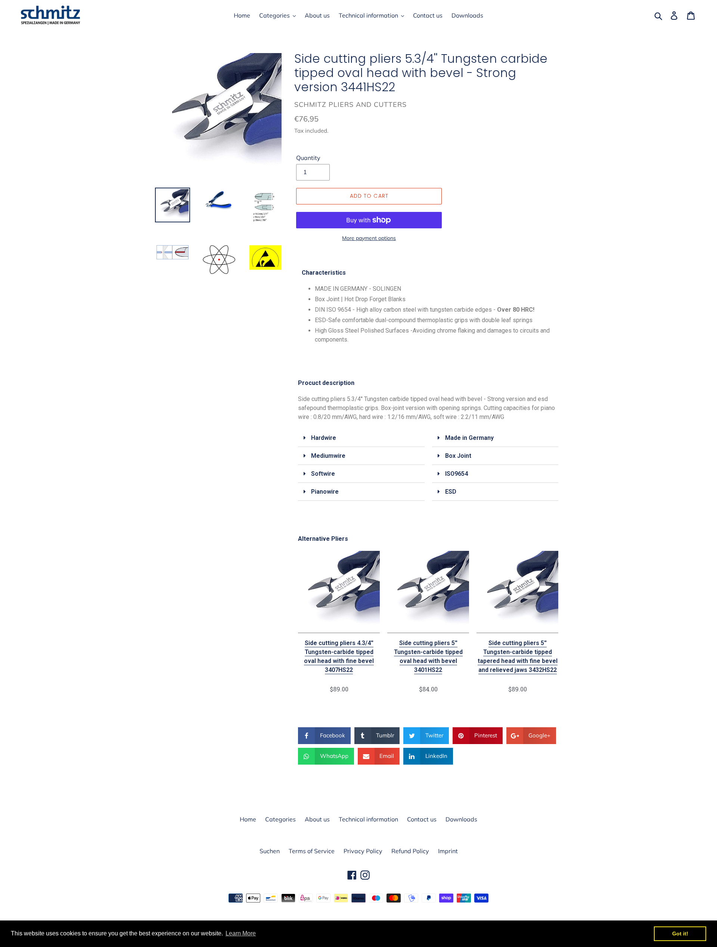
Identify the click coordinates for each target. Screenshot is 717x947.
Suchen (270, 851)
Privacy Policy (363, 851)
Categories (280, 819)
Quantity (308, 157)
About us (317, 819)
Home (248, 819)
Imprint (448, 851)
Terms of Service (312, 851)
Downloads (461, 819)
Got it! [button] (680, 934)
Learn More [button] (241, 933)
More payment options (369, 238)
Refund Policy (410, 851)
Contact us (422, 819)
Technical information (368, 819)
